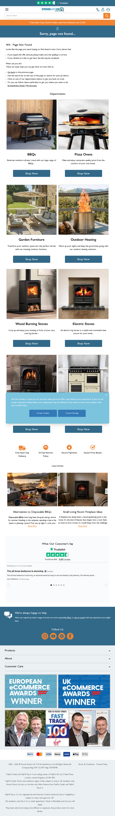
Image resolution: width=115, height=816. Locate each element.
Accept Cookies (43, 413)
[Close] (106, 395)
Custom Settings (71, 413)
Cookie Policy (21, 406)
